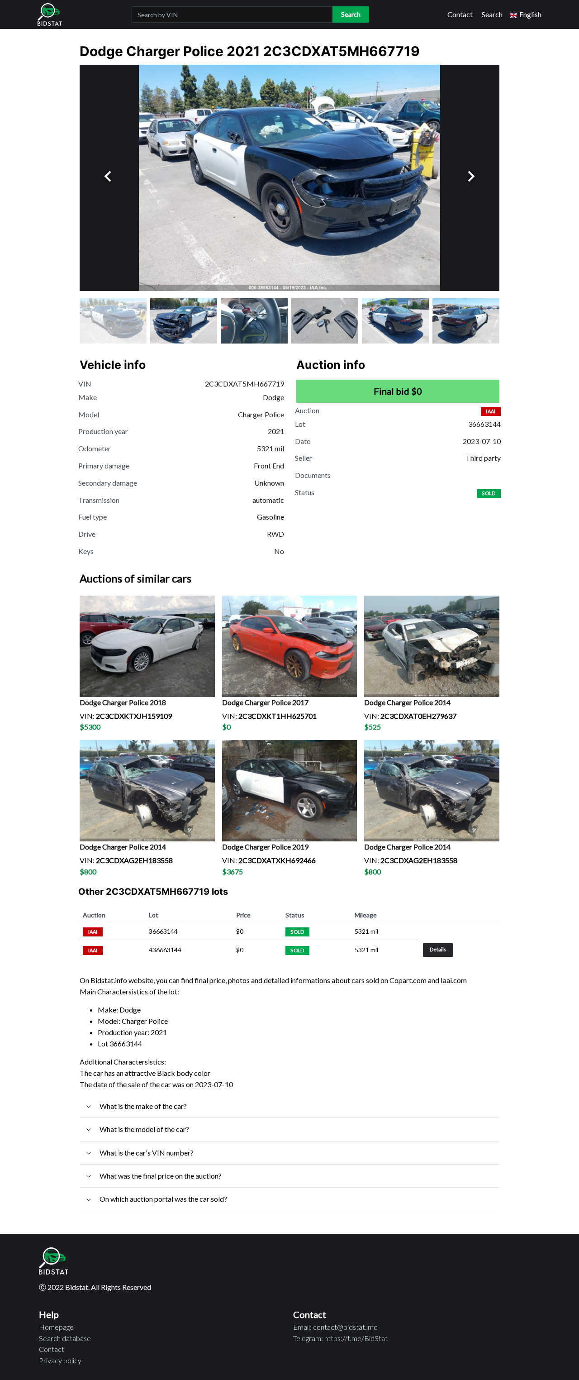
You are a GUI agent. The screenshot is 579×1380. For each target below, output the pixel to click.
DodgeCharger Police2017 (265, 702)
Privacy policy (60, 1360)
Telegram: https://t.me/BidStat (340, 1338)
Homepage (56, 1327)
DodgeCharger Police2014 (407, 702)
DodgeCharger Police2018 (123, 702)
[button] (525, 14)
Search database (65, 1338)
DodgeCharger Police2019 (265, 846)
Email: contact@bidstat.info (335, 1327)
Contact (460, 14)
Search (492, 14)
